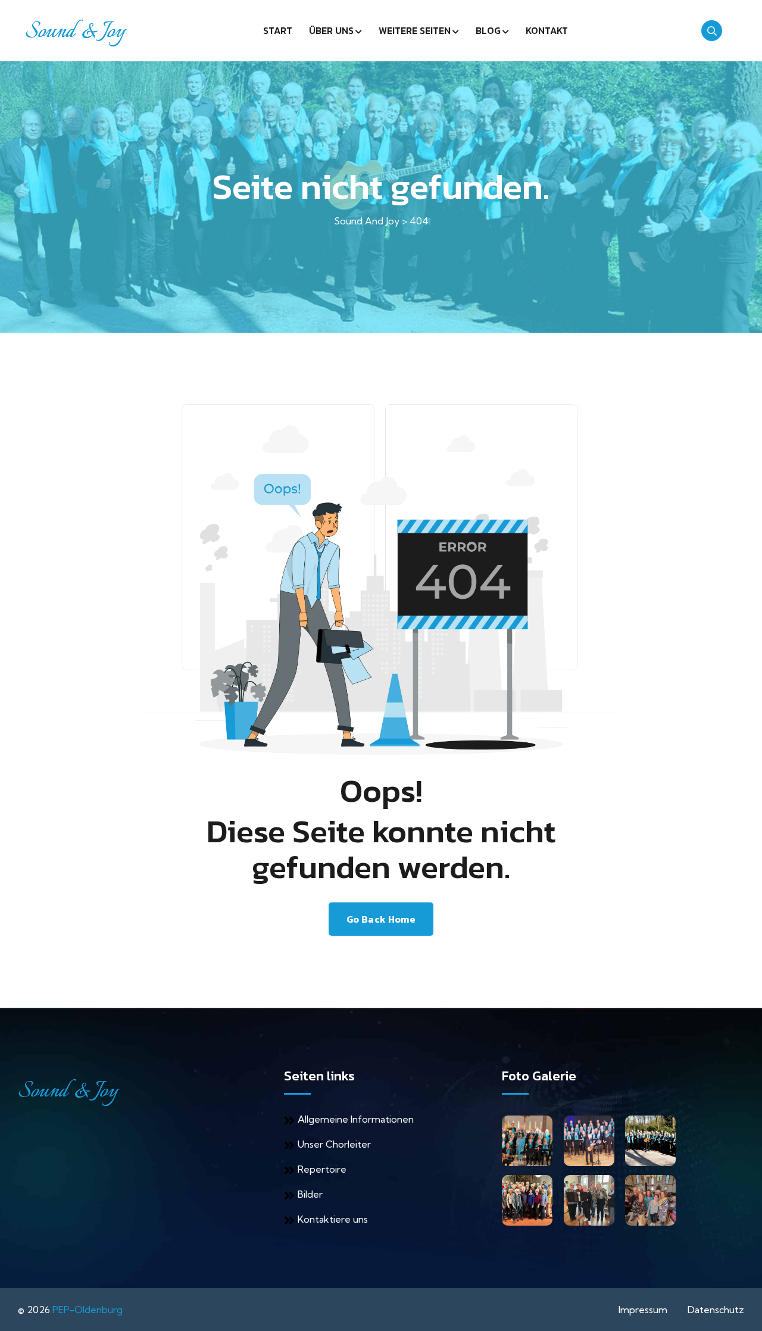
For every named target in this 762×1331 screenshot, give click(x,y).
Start (277, 30)
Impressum (643, 1310)
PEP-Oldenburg (87, 1310)
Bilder (310, 1194)
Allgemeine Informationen (356, 1119)
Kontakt (547, 30)
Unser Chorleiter (334, 1144)
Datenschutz (716, 1310)
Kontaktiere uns (333, 1219)
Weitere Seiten (415, 30)
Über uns (331, 30)
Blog (488, 30)
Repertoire (322, 1169)
